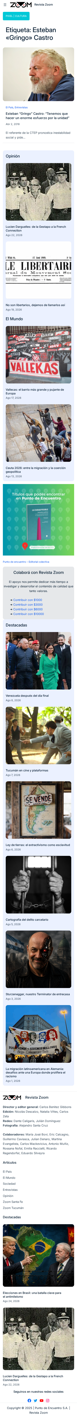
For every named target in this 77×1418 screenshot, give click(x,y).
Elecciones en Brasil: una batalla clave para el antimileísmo (32, 1294)
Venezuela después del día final (27, 695)
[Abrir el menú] (5, 5)
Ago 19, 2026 (14, 309)
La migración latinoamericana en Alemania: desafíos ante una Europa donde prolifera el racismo (35, 1072)
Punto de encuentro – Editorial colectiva (26, 561)
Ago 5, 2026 (13, 924)
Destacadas (16, 625)
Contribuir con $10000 (28, 614)
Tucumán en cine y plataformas (27, 770)
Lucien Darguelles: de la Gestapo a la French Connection (36, 228)
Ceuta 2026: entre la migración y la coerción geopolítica (36, 469)
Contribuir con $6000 (28, 609)
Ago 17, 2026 (13, 397)
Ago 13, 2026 (14, 476)
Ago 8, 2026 (13, 700)
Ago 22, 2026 (14, 235)
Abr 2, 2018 (13, 124)
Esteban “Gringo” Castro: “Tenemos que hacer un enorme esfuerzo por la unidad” (37, 116)
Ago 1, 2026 (13, 1080)
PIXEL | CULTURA (16, 15)
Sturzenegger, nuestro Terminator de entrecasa (38, 994)
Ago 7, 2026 (13, 774)
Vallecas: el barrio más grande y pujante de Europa (35, 391)
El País (9, 107)
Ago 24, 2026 (11, 1301)
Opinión (13, 156)
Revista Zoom (37, 1097)
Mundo (16, 318)
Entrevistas (21, 107)
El (8, 318)
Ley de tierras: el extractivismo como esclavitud (38, 845)
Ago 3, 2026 (13, 998)
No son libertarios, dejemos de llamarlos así (35, 305)
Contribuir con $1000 (27, 600)
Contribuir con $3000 (28, 604)
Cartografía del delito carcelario (27, 919)
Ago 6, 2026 (13, 849)
